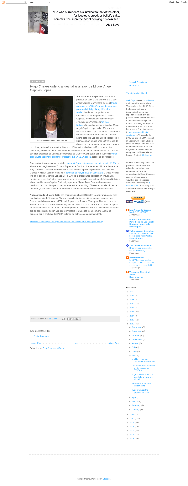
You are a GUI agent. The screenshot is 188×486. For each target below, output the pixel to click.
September (137, 339)
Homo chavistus (136, 277)
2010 (132, 418)
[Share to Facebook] (76, 319)
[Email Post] (63, 319)
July (134, 347)
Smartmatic (134, 85)
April (134, 397)
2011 (132, 414)
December (137, 327)
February (136, 405)
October (136, 335)
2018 (132, 299)
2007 (132, 430)
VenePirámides (136, 257)
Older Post (114, 343)
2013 (132, 320)
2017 (132, 303)
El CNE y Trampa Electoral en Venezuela (143, 360)
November (137, 331)
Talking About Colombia (141, 231)
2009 (132, 422)
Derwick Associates (138, 82)
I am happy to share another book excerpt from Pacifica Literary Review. (141, 236)
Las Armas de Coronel (140, 210)
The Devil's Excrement (140, 245)
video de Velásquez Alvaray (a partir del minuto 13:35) (90, 163)
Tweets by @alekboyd (136, 93)
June (134, 351)
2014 (132, 316)
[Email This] (68, 319)
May (134, 355)
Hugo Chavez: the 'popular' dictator (140, 391)
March (135, 401)
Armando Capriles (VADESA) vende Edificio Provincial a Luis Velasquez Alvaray (66, 221)
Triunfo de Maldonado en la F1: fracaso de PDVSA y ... (143, 368)
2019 (132, 295)
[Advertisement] (94, 54)
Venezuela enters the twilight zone (141, 384)
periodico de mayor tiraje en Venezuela (84, 172)
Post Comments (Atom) (53, 348)
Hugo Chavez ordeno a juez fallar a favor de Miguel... (142, 377)
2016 (132, 307)
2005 (132, 438)
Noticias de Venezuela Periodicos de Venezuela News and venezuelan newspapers (141, 223)
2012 (132, 324)
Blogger (106, 479)
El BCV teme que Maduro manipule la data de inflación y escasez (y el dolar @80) (141, 262)
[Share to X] (74, 319)
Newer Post (36, 343)
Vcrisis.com (149, 100)
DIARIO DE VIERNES (138, 212)
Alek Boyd (131, 100)
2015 (132, 311)
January (136, 409)
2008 (132, 426)
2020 (132, 291)
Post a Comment (41, 336)
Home (75, 343)
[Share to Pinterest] (79, 319)
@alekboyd (147, 155)
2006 (132, 434)
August (135, 343)
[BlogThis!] (71, 319)
